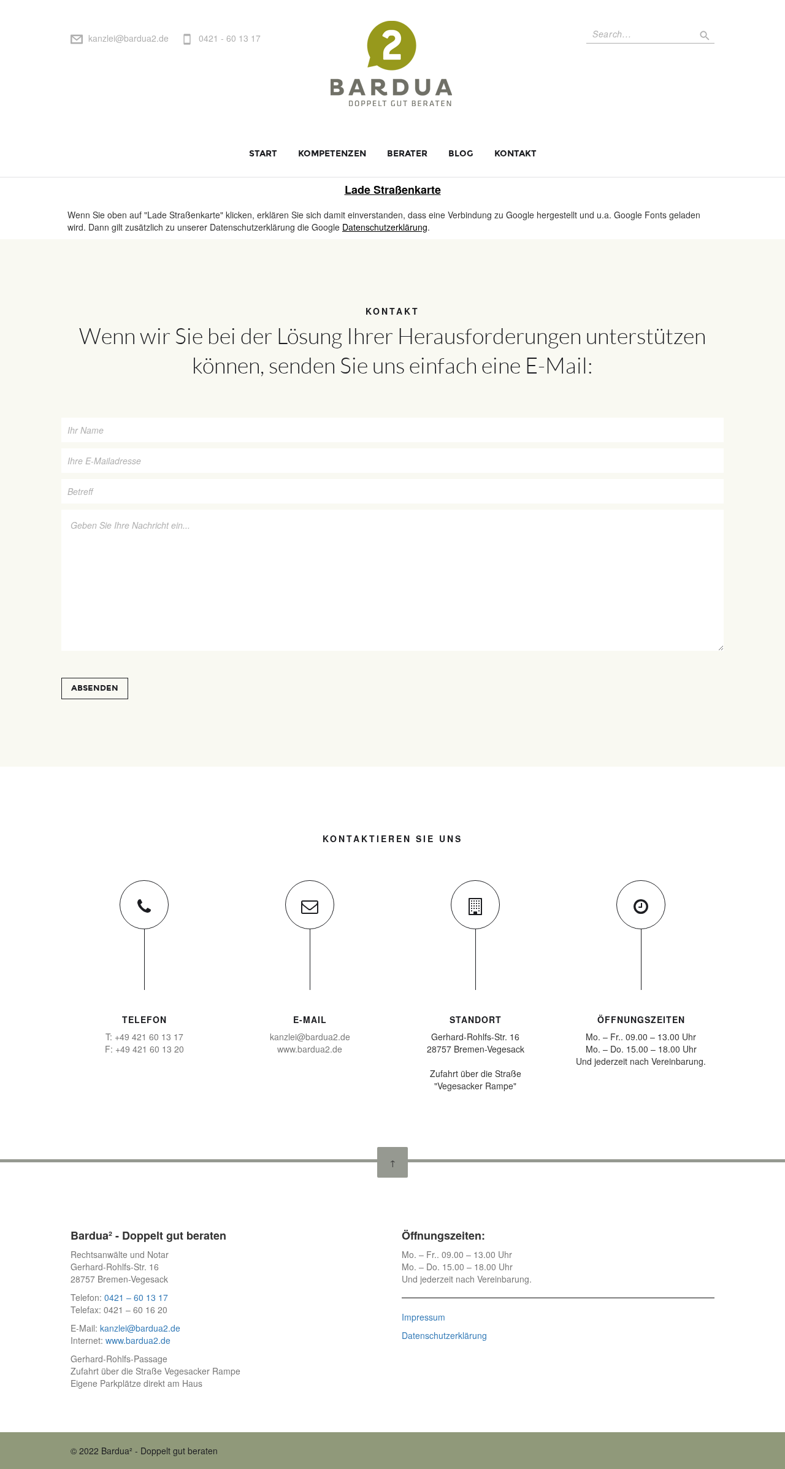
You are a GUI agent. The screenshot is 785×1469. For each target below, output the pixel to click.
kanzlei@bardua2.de (128, 38)
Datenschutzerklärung (384, 227)
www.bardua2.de (136, 1340)
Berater (407, 153)
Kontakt (515, 153)
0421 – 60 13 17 (136, 1297)
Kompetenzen (332, 153)
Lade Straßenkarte (393, 190)
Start (263, 153)
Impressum (423, 1317)
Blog (460, 153)
